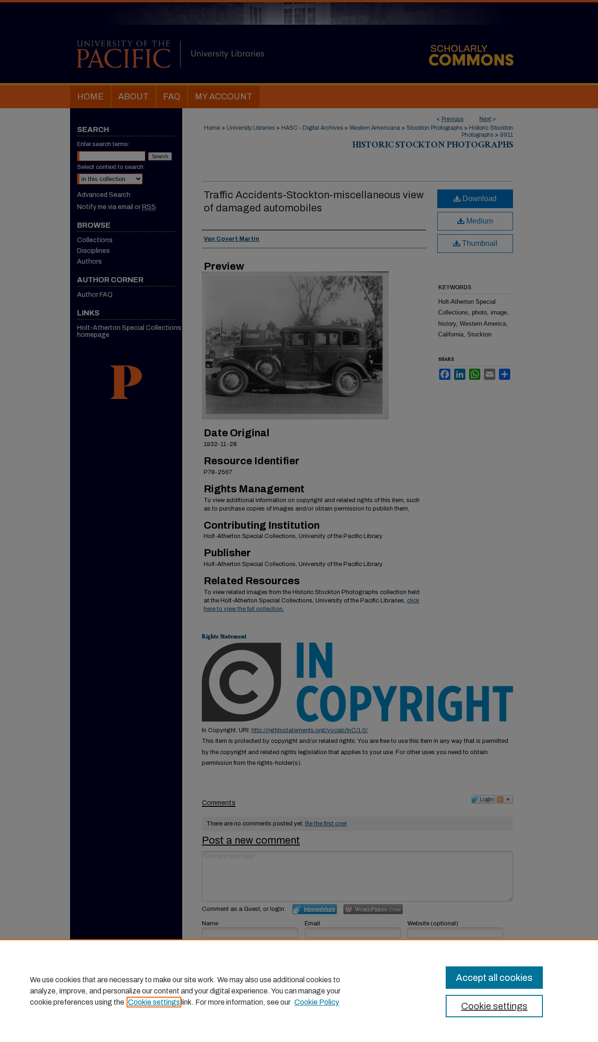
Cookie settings (154, 1002)
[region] (299, 990)
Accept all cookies (494, 977)
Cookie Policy (316, 1002)
